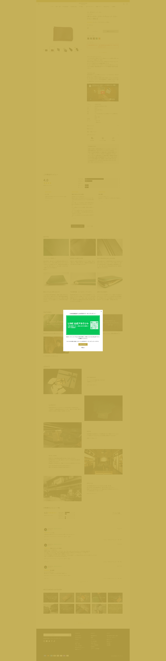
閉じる (83, 347)
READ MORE (83, 344)
